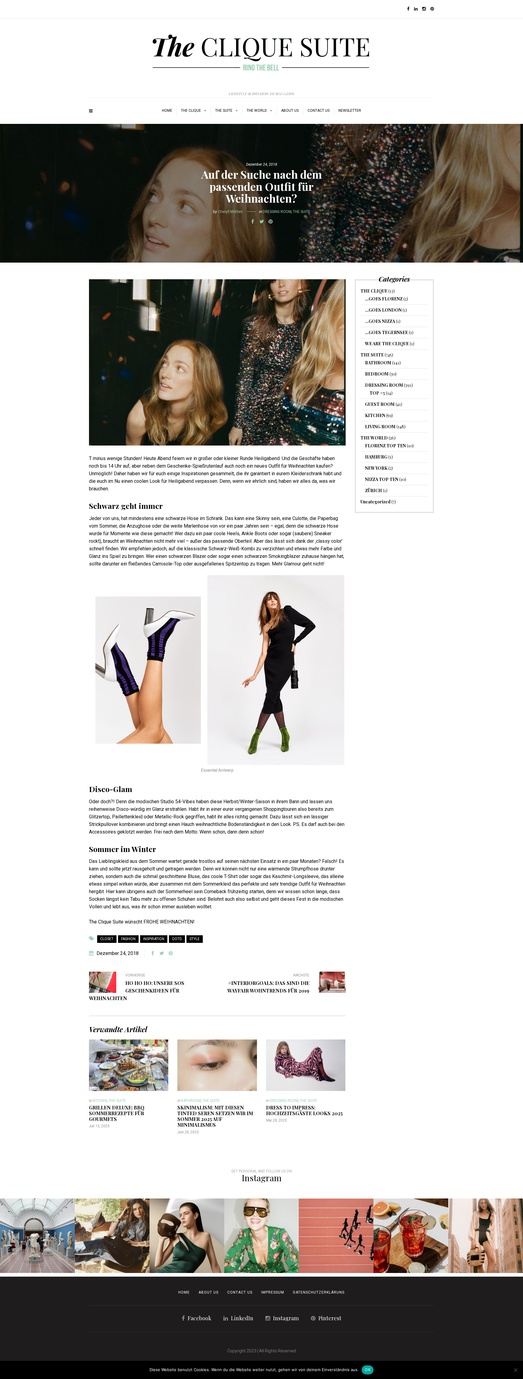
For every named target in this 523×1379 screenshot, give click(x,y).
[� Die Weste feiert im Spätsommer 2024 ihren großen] (112, 1235)
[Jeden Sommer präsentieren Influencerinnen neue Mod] (261, 1235)
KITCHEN (100, 1101)
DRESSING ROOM (277, 212)
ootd (177, 939)
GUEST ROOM (380, 404)
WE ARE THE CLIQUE (387, 343)
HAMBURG (376, 457)
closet (106, 939)
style (194, 939)
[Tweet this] (261, 221)
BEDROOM (377, 374)
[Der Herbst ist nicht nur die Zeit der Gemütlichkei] (37, 1235)
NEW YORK (376, 468)
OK (367, 1369)
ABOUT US (290, 110)
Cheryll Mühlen (230, 212)
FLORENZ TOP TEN (385, 446)
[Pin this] (270, 221)
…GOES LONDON (383, 310)
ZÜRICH (373, 490)
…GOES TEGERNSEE (386, 332)
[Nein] (515, 1370)
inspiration (153, 939)
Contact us (319, 110)
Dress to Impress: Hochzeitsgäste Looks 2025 (304, 1110)
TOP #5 (377, 393)
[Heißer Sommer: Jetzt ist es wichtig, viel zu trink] (410, 1235)
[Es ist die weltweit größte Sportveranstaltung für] (336, 1235)
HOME (167, 110)
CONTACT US (239, 1292)
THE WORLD (257, 110)
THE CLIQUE (191, 110)
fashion (128, 939)
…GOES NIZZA (380, 321)
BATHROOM (191, 1101)
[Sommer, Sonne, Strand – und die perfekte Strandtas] (485, 1235)
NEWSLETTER (349, 110)
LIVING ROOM (380, 426)
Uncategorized (375, 502)
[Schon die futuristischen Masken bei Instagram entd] (187, 1235)
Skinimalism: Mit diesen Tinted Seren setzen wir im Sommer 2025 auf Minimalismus (215, 1116)
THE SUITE (223, 110)
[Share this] (252, 221)
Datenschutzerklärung (319, 1292)
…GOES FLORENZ (384, 299)
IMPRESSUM (272, 1292)
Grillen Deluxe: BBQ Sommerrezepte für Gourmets (116, 1113)
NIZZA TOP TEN (381, 479)
